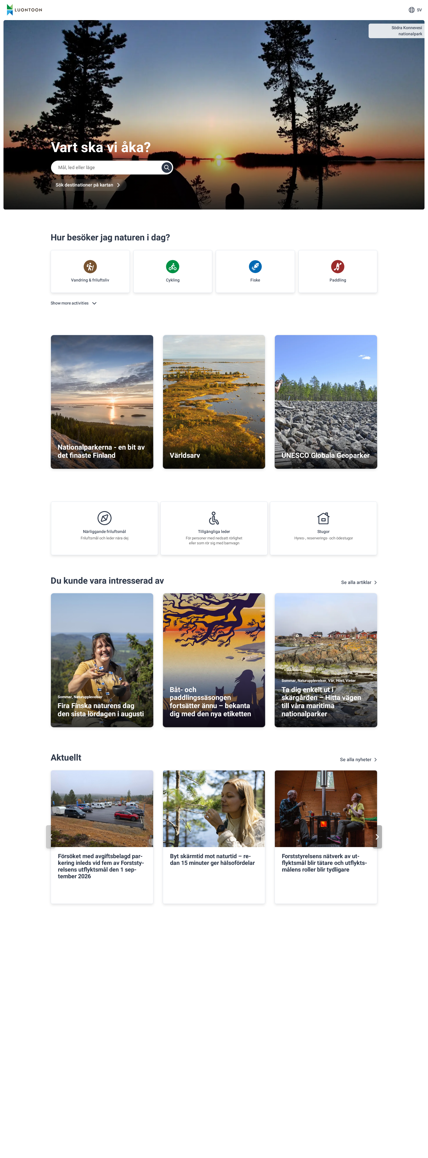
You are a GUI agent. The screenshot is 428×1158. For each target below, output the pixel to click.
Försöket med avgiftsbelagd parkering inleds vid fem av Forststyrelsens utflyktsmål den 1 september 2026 (101, 866)
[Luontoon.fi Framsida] (24, 10)
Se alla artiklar (356, 582)
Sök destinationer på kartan (84, 185)
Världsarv (185, 455)
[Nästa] (377, 837)
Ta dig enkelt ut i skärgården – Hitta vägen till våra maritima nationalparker (321, 702)
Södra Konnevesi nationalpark (407, 31)
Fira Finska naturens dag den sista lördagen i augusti (101, 710)
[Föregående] (50, 837)
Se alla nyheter (356, 759)
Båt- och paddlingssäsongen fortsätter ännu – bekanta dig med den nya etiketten (210, 702)
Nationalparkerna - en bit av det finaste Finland (101, 451)
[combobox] (112, 168)
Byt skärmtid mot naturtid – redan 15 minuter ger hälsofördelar (212, 859)
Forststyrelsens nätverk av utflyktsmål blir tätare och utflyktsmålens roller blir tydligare (324, 863)
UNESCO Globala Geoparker (326, 455)
